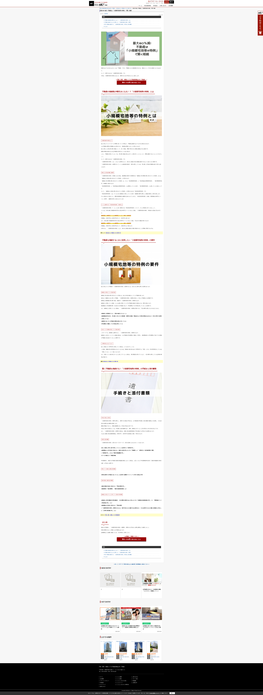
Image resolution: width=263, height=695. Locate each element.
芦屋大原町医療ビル (120, 641)
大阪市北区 (109, 656)
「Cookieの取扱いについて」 (154, 693)
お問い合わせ (135, 676)
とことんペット (119, 682)
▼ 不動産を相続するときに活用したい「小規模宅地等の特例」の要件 (117, 22)
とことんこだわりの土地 (121, 680)
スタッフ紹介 (135, 678)
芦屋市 (123, 656)
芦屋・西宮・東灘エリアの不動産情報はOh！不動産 (112, 666)
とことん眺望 (119, 676)
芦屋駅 (121, 658)
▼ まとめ (105, 26)
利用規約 (102, 682)
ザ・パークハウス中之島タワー (107, 641)
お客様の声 (135, 682)
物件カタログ (102, 686)
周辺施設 (134, 680)
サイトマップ (102, 684)
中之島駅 (105, 658)
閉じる (172, 693)
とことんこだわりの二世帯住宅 (122, 684)
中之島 (112, 656)
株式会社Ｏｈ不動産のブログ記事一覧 (113, 232)
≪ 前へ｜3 (116, 564)
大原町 (125, 656)
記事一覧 (121, 564)
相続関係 (106, 13)
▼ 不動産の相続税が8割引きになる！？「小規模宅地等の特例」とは (117, 20)
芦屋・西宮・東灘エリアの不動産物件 (112, 514)
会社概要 (102, 678)
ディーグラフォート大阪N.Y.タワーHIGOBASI (140, 641)
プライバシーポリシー (104, 680)
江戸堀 (142, 656)
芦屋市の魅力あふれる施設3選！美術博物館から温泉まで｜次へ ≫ (136, 564)
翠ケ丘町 (156, 656)
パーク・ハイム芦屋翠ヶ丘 (152, 641)
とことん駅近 (119, 678)
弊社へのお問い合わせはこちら (131, 82)
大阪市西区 (139, 656)
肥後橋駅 (136, 658)
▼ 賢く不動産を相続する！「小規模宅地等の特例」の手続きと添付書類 (118, 24)
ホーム (101, 676)
